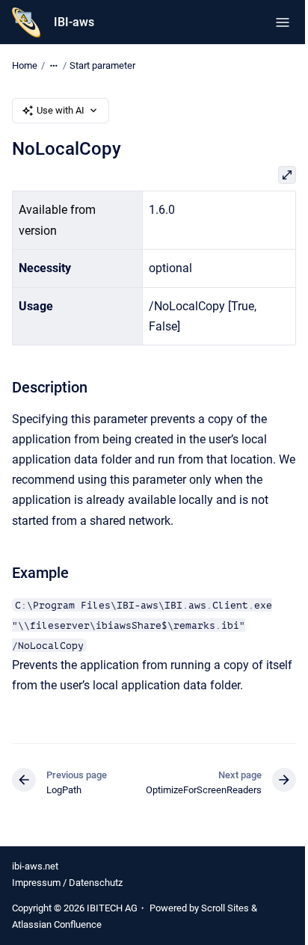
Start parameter (102, 65)
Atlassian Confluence (57, 924)
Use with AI (60, 110)
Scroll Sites (225, 908)
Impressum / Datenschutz (67, 882)
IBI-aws (74, 22)
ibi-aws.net (35, 866)
